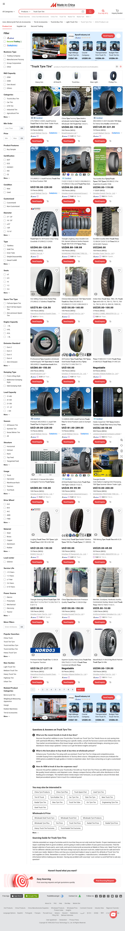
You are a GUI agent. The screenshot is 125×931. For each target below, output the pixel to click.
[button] (70, 46)
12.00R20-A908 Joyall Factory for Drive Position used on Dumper (76, 421)
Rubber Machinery (10, 709)
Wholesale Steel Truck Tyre (44, 818)
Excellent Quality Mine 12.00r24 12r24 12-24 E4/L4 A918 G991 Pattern (106, 241)
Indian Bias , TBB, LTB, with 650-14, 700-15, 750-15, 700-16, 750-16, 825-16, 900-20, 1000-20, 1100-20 (108, 301)
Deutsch (65, 913)
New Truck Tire (107, 797)
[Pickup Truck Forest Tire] (113, 75)
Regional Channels (112, 908)
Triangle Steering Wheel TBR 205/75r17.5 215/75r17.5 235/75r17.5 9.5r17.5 (45, 602)
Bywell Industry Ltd (82, 35)
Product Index (58, 910)
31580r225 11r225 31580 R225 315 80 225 (107, 360)
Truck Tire (62, 17)
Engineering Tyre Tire (110, 802)
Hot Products (8, 908)
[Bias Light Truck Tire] (94, 75)
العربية (82, 913)
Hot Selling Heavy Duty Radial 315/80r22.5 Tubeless (43, 300)
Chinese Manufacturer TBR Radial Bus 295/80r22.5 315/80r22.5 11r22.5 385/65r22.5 (76, 301)
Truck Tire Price (75, 823)
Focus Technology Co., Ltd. (64, 923)
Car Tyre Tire (73, 797)
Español (20, 913)
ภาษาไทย (109, 913)
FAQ (55, 903)
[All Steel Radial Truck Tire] (58, 75)
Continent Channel (86, 908)
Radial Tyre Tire (40, 802)
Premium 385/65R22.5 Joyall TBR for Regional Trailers (43, 423)
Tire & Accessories (10, 712)
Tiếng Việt (55, 915)
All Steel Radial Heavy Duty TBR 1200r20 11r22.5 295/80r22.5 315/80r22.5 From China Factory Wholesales (76, 483)
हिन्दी (102, 913)
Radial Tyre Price (111, 823)
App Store (17, 896)
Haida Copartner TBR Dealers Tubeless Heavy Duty (107, 423)
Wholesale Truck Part (69, 818)
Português (28, 913)
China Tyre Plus (62, 792)
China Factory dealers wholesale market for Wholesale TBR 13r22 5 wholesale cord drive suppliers (75, 121)
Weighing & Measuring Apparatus (12, 700)
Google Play (31, 896)
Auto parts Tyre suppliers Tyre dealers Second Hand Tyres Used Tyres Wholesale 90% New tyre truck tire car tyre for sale (88, 53)
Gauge (6, 705)
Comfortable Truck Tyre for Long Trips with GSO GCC (74, 53)
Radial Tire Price (93, 823)
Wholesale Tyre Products (92, 818)
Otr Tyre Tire (91, 802)
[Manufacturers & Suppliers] (62, 4)
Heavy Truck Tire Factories (44, 828)
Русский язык (47, 913)
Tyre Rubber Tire (56, 797)
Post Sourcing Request (105, 881)
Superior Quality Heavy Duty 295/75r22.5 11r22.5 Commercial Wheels (76, 662)
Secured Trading (37, 26)
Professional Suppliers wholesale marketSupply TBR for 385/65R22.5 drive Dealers (44, 362)
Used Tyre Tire (98, 792)
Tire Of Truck (39, 797)
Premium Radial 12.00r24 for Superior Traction (44, 660)
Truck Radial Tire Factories (71, 828)
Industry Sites (99, 908)
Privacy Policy (74, 920)
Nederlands (74, 913)
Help (60, 903)
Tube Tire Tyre (90, 797)
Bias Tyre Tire (57, 802)
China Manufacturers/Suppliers (38, 908)
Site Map (67, 903)
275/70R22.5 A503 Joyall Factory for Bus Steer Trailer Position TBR (45, 122)
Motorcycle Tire (9, 695)
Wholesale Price (72, 908)
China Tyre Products (42, 792)
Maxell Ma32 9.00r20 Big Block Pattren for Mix (107, 660)
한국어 (89, 913)
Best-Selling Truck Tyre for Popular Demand (114, 53)
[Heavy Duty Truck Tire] (39, 75)
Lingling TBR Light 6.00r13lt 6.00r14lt (44, 540)
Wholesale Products (57, 908)
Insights (68, 910)
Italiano (57, 913)
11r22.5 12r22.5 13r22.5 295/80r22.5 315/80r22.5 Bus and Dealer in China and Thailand (76, 182)
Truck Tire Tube (74, 802)
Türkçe (117, 913)
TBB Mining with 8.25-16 (107, 540)
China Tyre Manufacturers (40, 17)
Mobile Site (76, 903)
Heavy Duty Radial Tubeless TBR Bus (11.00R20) (76, 540)
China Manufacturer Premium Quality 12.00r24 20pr (75, 600)
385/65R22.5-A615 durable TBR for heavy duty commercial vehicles (107, 122)
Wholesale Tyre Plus (41, 823)
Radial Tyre (80, 17)
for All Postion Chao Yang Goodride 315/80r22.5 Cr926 (44, 240)
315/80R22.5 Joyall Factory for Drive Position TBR (45, 179)
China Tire (54, 17)
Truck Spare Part (80, 792)
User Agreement (51, 920)
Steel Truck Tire (40, 807)
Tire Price (59, 823)
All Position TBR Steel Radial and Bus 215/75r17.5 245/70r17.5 (76, 361)
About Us (48, 903)
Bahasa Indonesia (67, 915)
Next (79, 689)
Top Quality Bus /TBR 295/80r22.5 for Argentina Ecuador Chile (105, 181)
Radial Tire (71, 17)
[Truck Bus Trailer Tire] (76, 75)
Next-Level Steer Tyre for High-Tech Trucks (100, 53)
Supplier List (21, 26)
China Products (20, 908)
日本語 (96, 913)
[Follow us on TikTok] (100, 896)
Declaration (63, 920)
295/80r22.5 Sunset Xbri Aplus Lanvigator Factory (42, 480)
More (34, 833)
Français (37, 913)
